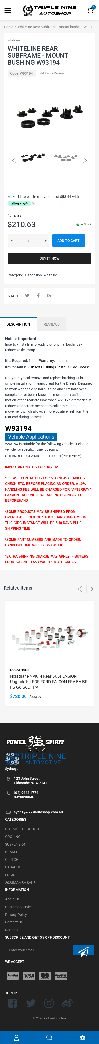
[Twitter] (27, 295)
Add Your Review (52, 73)
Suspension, (33, 275)
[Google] (49, 295)
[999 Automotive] (49, 10)
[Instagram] (49, 1003)
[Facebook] (38, 295)
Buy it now (49, 258)
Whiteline (14, 40)
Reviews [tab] (52, 324)
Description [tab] (18, 324)
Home (8, 27)
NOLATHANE (19, 670)
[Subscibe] (83, 950)
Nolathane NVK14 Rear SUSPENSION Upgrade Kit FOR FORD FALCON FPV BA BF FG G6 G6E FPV (48, 682)
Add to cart (68, 241)
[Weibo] (67, 1003)
